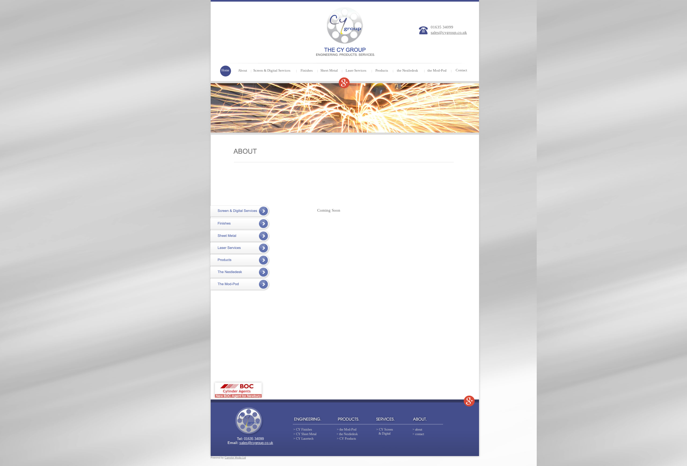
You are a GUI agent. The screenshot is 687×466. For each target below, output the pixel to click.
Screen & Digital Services (271, 70)
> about (417, 429)
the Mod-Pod (437, 70)
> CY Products (346, 439)
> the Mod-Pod (346, 429)
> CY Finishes (302, 429)
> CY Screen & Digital (384, 431)
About (242, 70)
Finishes (307, 70)
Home (225, 70)
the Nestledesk (407, 70)
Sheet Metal (329, 70)
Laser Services (356, 70)
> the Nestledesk (347, 434)
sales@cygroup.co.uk (256, 443)
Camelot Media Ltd (235, 457)
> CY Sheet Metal (304, 434)
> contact (418, 434)
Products (381, 70)
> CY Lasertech (303, 439)
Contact (461, 70)
